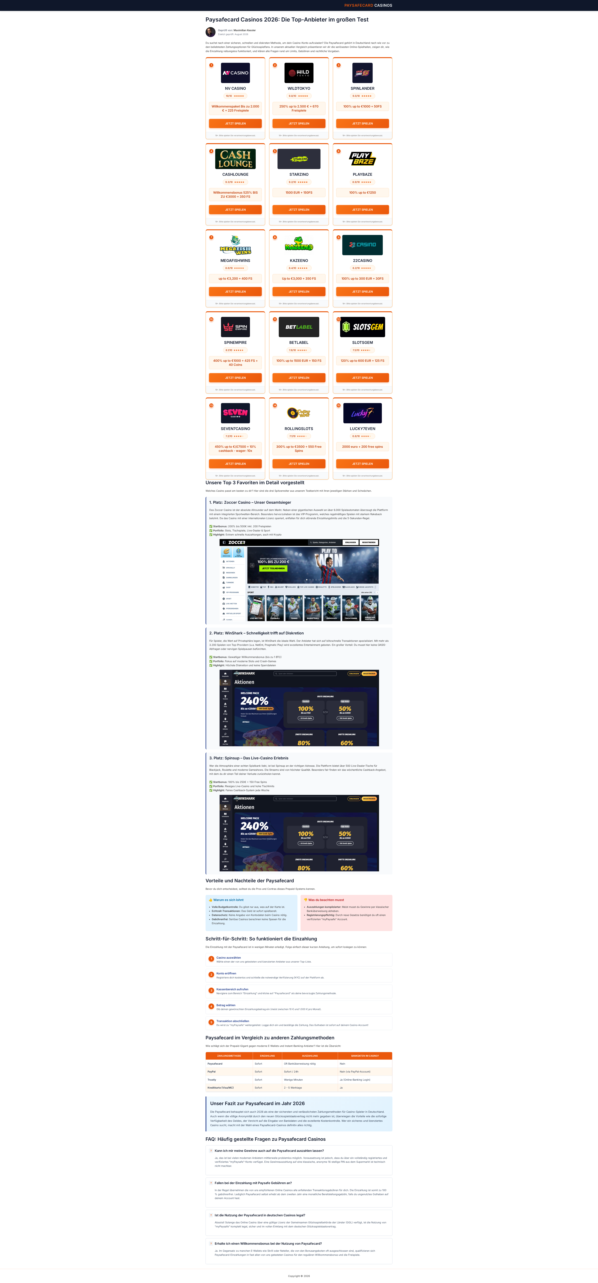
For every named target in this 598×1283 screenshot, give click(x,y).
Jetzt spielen (235, 123)
